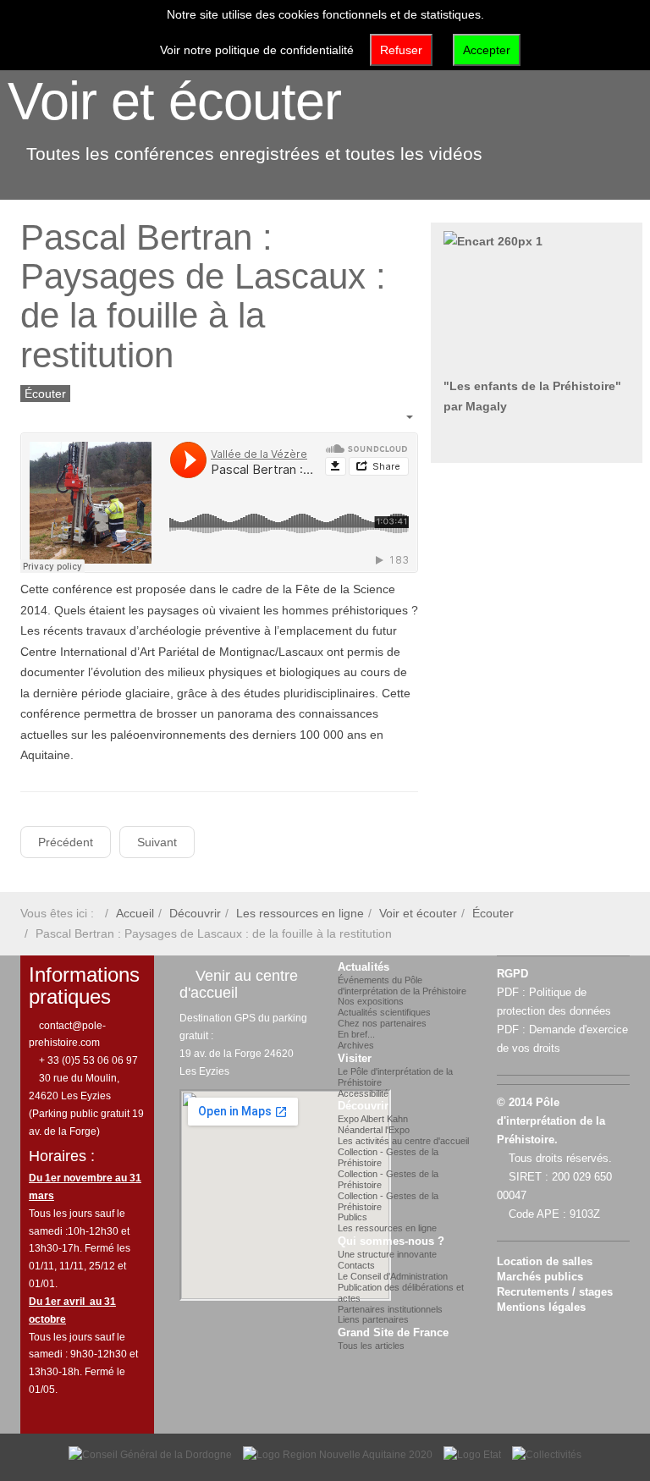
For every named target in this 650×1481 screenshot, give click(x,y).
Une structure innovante (387, 1254)
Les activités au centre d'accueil (403, 1141)
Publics (352, 1217)
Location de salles (544, 1262)
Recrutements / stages (555, 1292)
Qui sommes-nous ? (391, 1241)
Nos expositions (371, 1001)
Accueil (135, 913)
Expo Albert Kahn (373, 1119)
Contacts (356, 1265)
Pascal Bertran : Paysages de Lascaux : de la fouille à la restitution (203, 296)
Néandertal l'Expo (374, 1130)
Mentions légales (541, 1307)
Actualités (363, 967)
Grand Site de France (393, 1333)
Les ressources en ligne (300, 913)
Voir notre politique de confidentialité (257, 50)
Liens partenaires (373, 1319)
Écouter (493, 913)
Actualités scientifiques (384, 1012)
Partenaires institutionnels (390, 1309)
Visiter (355, 1059)
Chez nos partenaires (382, 1023)
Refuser (401, 50)
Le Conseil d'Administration (393, 1276)
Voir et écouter (174, 100)
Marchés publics (540, 1277)
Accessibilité (363, 1093)
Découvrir (195, 913)
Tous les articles (371, 1346)
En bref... (356, 1034)
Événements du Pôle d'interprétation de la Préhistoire (402, 985)
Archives (356, 1045)
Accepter (486, 50)
